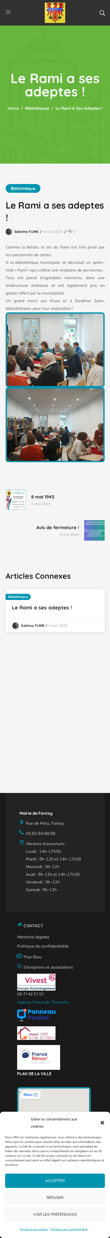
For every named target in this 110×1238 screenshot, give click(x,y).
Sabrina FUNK (26, 231)
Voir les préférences (55, 1214)
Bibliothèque (37, 108)
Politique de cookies (34, 1229)
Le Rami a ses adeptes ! (42, 607)
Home (13, 108)
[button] (102, 1122)
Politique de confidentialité (68, 1229)
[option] (55, 610)
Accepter (55, 1180)
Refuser (55, 1197)
